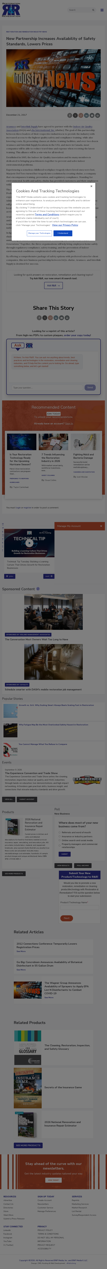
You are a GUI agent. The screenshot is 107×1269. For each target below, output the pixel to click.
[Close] (91, 186)
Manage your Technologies (39, 233)
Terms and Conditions (47, 214)
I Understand (63, 233)
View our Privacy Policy (65, 225)
